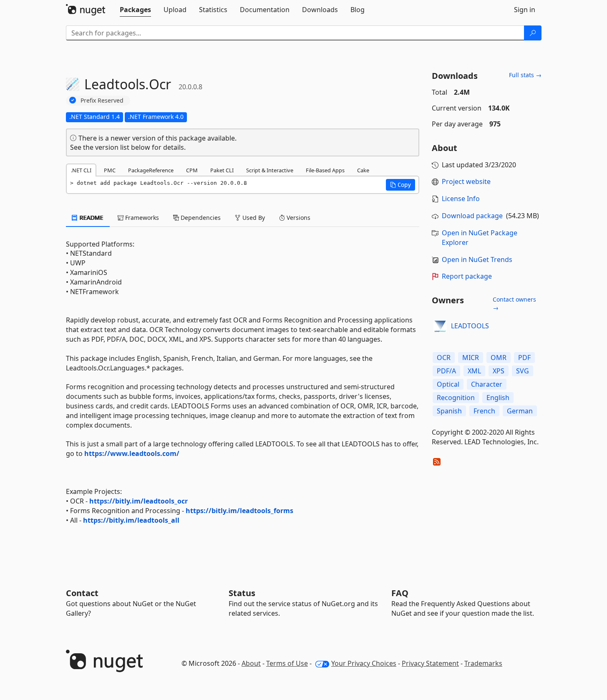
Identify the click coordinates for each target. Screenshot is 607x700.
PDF (524, 357)
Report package (467, 276)
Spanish (449, 410)
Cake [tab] (363, 170)
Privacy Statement (430, 663)
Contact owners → (514, 303)
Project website (466, 181)
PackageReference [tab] (151, 170)
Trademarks (483, 663)
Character (486, 384)
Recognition (456, 397)
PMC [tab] (110, 170)
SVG (522, 370)
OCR (444, 357)
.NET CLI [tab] (81, 170)
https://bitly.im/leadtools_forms (239, 510)
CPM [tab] (192, 170)
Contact (82, 593)
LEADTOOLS (470, 325)
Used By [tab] (253, 218)
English (497, 397)
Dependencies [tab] (200, 218)
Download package (472, 215)
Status (242, 593)
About (251, 663)
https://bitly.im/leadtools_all (131, 520)
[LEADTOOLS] (440, 326)
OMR (498, 357)
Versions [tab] (297, 218)
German (520, 410)
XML (474, 370)
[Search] (533, 32)
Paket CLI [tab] (222, 170)
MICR (470, 357)
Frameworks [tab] (141, 218)
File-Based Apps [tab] (325, 170)
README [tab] (90, 218)
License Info (461, 198)
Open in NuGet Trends (477, 259)
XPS (498, 370)
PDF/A (446, 370)
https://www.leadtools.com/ (131, 453)
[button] (400, 185)
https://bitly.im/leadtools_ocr (138, 501)
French (484, 410)
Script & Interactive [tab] (269, 170)
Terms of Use (287, 663)
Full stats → (525, 75)
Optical (448, 384)
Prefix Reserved (102, 100)
